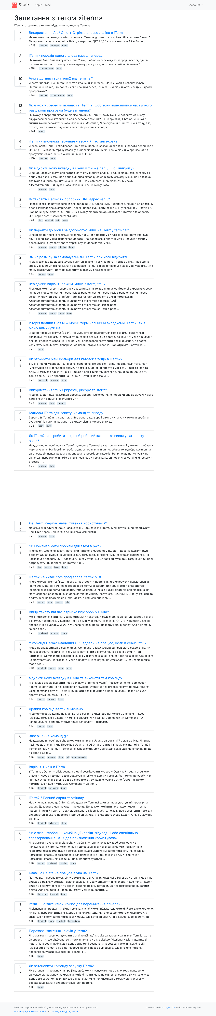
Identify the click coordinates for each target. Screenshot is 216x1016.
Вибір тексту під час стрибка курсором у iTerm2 (69, 612)
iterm (64, 45)
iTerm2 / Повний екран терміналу (56, 798)
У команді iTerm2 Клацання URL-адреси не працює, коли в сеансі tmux (87, 643)
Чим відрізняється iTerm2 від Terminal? (61, 78)
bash (41, 426)
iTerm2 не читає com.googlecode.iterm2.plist (65, 577)
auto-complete (79, 757)
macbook (43, 380)
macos (42, 274)
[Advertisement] (84, 497)
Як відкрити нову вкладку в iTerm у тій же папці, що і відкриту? (81, 168)
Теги (48, 5)
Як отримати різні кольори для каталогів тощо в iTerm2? (75, 359)
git (68, 757)
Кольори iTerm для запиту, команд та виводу (66, 413)
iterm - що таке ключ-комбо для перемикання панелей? (75, 904)
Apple (38, 5)
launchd (61, 403)
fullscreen (53, 823)
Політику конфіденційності (63, 1011)
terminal (43, 45)
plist (68, 602)
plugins (62, 247)
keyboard (43, 633)
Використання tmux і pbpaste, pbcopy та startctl (68, 390)
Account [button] (195, 5)
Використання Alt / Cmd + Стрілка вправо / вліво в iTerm (76, 33)
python (59, 602)
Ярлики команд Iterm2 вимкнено (56, 709)
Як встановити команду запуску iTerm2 (61, 966)
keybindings (74, 921)
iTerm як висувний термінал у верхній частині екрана (73, 141)
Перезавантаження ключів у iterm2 (58, 931)
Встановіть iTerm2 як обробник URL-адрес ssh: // (69, 199)
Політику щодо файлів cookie (30, 1011)
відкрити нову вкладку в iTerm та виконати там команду (75, 678)
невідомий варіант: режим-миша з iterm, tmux (67, 284)
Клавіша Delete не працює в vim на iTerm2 (64, 873)
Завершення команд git (48, 736)
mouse (52, 247)
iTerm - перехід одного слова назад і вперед (65, 55)
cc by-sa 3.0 (169, 1007)
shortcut (55, 633)
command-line (46, 68)
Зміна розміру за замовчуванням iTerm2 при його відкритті (78, 257)
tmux (69, 313)
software (55, 45)
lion (40, 220)
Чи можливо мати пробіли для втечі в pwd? (65, 546)
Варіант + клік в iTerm (47, 767)
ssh (57, 220)
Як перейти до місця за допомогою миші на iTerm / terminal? (79, 230)
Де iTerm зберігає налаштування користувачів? (68, 523)
